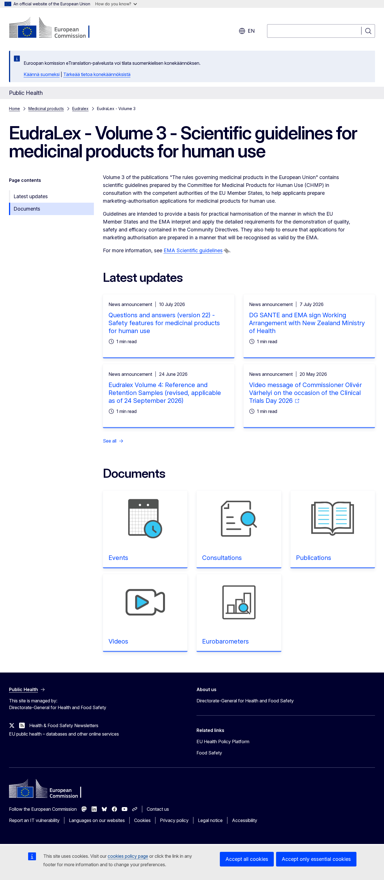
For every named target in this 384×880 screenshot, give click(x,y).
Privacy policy (174, 820)
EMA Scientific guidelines (193, 250)
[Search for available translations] (226, 251)
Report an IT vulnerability (34, 820)
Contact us (158, 809)
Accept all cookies (246, 859)
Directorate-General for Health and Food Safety (245, 700)
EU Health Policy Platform (222, 741)
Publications (313, 557)
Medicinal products (46, 108)
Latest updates (30, 196)
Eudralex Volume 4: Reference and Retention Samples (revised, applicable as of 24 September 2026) (165, 392)
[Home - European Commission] (54, 28)
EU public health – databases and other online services (64, 734)
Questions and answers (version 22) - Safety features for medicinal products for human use (164, 322)
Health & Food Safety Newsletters (63, 725)
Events (118, 557)
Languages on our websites (97, 820)
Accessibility (244, 820)
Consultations (222, 557)
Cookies (142, 820)
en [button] (251, 31)
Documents (26, 209)
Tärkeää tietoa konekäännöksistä (96, 74)
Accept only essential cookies (316, 859)
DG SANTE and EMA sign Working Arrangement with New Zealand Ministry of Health (307, 322)
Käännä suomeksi (42, 74)
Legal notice (210, 820)
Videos (118, 641)
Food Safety (209, 753)
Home (14, 108)
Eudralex (80, 108)
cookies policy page (128, 856)
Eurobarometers (225, 641)
